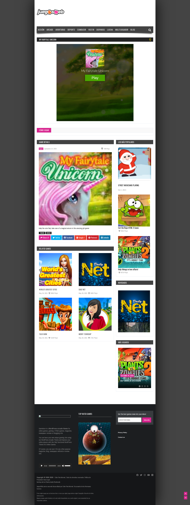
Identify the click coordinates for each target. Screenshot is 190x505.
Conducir (81, 29)
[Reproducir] (42, 466)
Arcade (50, 29)
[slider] (68, 466)
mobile (48, 233)
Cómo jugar (44, 130)
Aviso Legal (46, 479)
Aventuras (60, 29)
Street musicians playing (128, 185)
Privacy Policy (122, 432)
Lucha (110, 29)
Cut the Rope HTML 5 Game (128, 227)
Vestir (91, 29)
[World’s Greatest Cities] (55, 269)
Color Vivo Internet (60, 477)
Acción (41, 29)
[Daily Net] (95, 269)
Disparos (101, 29)
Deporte (71, 29)
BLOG (133, 29)
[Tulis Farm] (55, 314)
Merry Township (85, 334)
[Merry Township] (95, 314)
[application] (55, 466)
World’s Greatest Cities (48, 289)
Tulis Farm (43, 334)
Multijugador (121, 29)
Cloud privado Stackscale (53, 482)
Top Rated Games (85, 413)
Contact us (121, 437)
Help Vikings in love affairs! (128, 269)
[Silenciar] (63, 466)
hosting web (40, 482)
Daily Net (82, 289)
